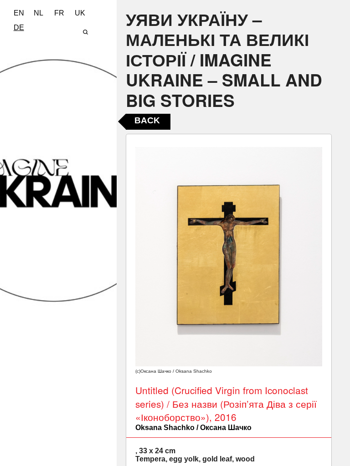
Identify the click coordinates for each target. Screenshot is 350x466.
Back (147, 120)
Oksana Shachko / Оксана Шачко (193, 427)
